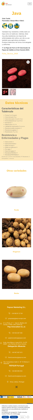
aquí (18, 414)
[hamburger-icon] (30, 3)
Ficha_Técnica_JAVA (10, 53)
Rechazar (14, 417)
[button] (28, 62)
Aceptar (5, 417)
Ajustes (22, 417)
